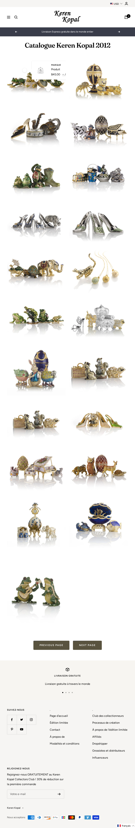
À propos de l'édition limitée (109, 729)
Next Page (87, 645)
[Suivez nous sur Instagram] (31, 720)
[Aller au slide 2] (65, 692)
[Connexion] (126, 3)
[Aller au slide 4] (72, 692)
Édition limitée (59, 722)
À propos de (57, 736)
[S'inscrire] (59, 794)
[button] (126, 826)
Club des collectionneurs (108, 715)
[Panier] (126, 17)
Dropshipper (99, 743)
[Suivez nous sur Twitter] (21, 720)
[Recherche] (16, 17)
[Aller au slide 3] (69, 692)
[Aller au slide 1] (62, 692)
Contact (55, 729)
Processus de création (106, 722)
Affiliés (96, 736)
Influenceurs (100, 757)
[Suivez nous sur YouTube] (21, 729)
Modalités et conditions (64, 743)
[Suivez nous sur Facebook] (12, 720)
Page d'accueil (59, 715)
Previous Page (51, 645)
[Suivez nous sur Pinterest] (12, 729)
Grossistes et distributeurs (108, 750)
